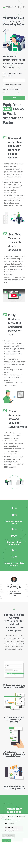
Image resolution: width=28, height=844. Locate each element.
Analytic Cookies (8, 827)
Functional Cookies (9, 823)
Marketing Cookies (9, 830)
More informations (6, 819)
